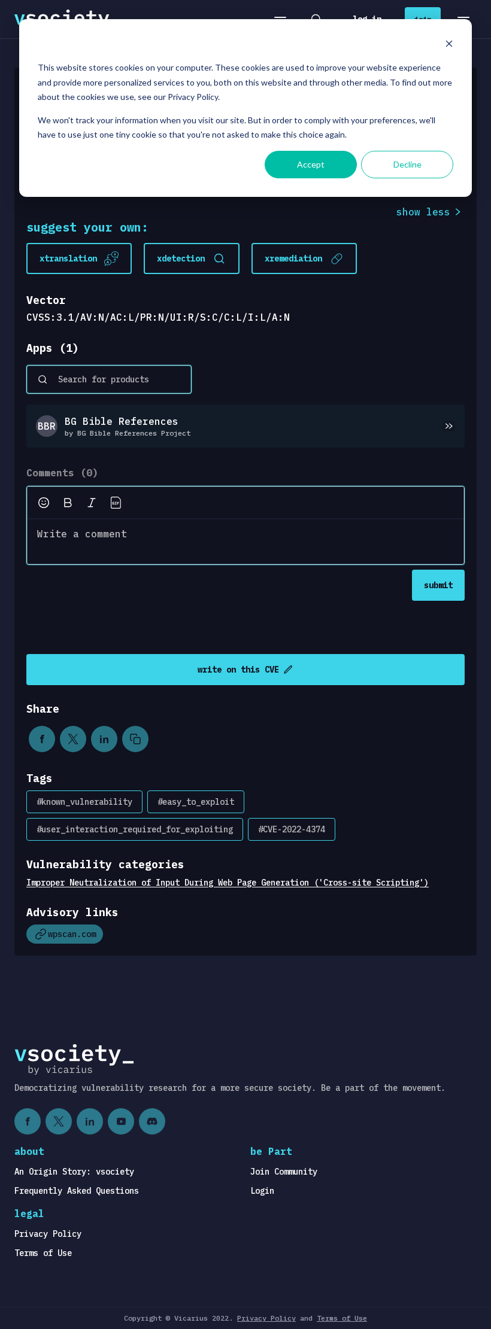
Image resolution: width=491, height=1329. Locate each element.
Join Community (283, 1171)
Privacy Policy (47, 1233)
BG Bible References (121, 421)
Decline (407, 164)
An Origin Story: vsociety (74, 1171)
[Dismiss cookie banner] (449, 45)
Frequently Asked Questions (76, 1190)
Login (262, 1190)
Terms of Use (43, 1253)
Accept (311, 164)
